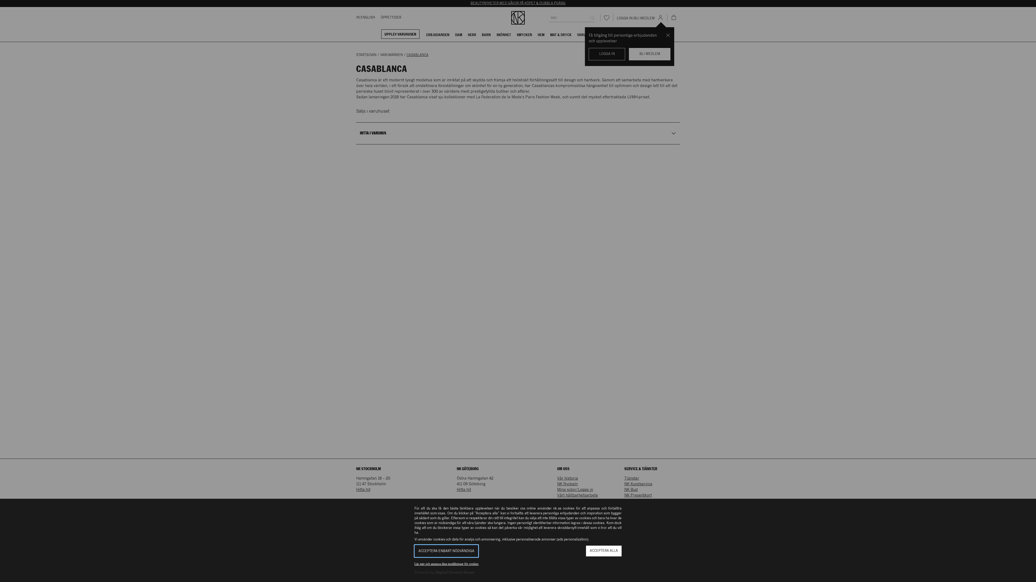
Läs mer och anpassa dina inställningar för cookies (446, 564)
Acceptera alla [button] (604, 550)
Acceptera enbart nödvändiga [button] (446, 551)
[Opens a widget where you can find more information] (1014, 572)
